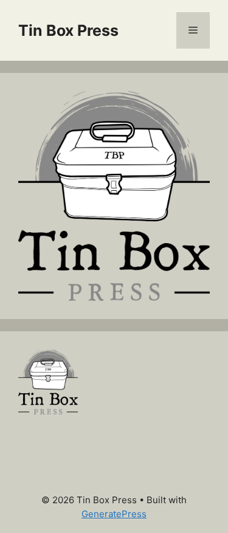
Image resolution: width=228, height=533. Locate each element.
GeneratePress (114, 514)
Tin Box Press (68, 30)
